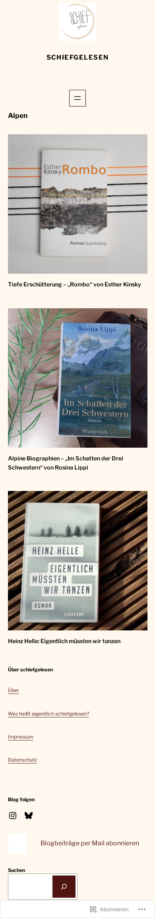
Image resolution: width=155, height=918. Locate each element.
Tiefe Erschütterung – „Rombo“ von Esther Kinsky (74, 284)
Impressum (20, 737)
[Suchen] (64, 886)
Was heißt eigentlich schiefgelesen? (48, 714)
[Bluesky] (28, 815)
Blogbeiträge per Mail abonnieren (90, 843)
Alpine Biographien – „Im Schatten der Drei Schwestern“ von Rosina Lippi (65, 463)
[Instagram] (12, 815)
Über (13, 690)
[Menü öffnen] (77, 98)
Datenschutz (22, 760)
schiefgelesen (77, 57)
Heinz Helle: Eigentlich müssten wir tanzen (64, 641)
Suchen (16, 870)
